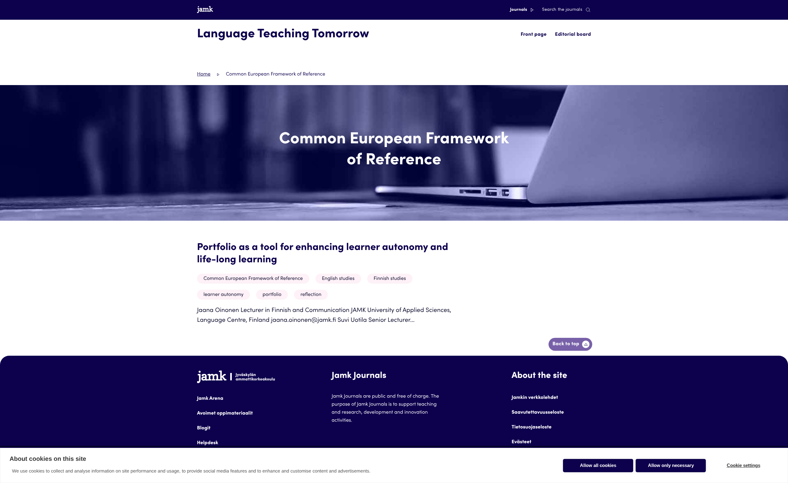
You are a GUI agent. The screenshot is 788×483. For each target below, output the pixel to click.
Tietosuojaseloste (532, 427)
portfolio (272, 295)
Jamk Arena (210, 398)
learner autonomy (223, 295)
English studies (338, 278)
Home (204, 74)
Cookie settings (743, 465)
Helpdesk (207, 443)
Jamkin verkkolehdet (535, 397)
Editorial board (573, 34)
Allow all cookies (598, 465)
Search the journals (562, 10)
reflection (310, 295)
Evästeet (521, 442)
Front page (533, 34)
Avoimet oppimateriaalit (225, 413)
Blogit (204, 428)
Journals (519, 10)
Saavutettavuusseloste (538, 412)
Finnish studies (390, 278)
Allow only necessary (671, 465)
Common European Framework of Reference (253, 278)
